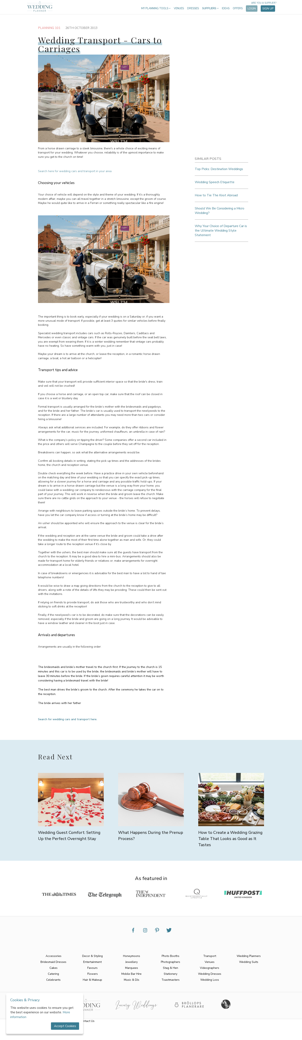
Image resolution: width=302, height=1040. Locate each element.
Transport (209, 956)
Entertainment (92, 962)
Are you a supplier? (263, 3)
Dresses (193, 8)
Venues (179, 8)
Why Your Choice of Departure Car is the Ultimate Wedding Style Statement (221, 230)
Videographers (209, 968)
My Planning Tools (155, 8)
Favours (92, 968)
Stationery (170, 974)
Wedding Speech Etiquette (214, 182)
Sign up (267, 8)
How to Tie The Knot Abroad (216, 195)
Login (252, 8)
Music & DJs (131, 980)
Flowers (92, 974)
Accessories (53, 956)
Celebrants (53, 980)
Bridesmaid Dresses (53, 962)
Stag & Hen (170, 968)
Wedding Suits (248, 962)
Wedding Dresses (209, 974)
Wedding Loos (209, 980)
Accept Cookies (65, 1026)
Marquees (131, 968)
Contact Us (87, 1021)
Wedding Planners (249, 956)
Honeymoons (131, 956)
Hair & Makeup (92, 980)
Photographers (170, 962)
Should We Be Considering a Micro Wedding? (219, 210)
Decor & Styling (92, 956)
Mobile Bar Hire (131, 974)
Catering (53, 974)
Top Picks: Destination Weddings (219, 169)
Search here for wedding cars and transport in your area (75, 171)
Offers (238, 8)
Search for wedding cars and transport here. (67, 719)
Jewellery (131, 962)
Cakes (54, 968)
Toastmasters (170, 980)
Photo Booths (170, 956)
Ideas (225, 8)
